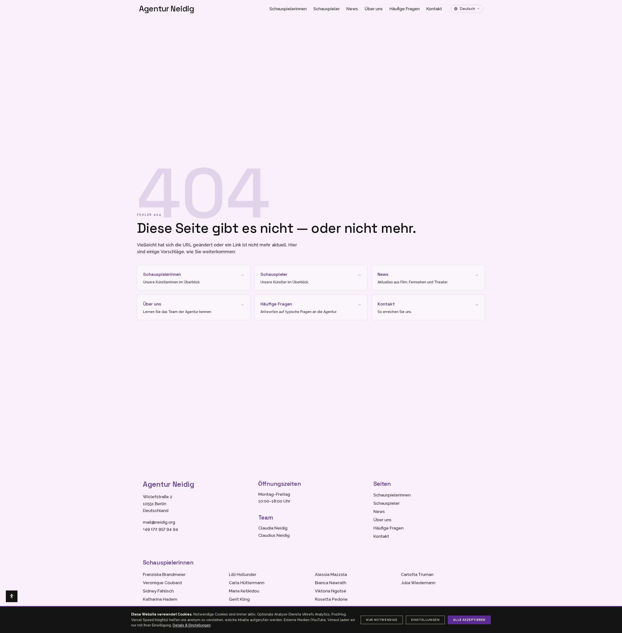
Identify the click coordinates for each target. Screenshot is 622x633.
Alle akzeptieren (469, 620)
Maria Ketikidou (244, 591)
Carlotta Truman (417, 574)
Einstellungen (425, 620)
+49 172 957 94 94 (160, 529)
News (352, 8)
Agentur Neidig (166, 9)
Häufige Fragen (404, 8)
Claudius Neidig (274, 535)
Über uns (374, 8)
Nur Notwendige (381, 620)
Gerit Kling (239, 599)
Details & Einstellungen (192, 625)
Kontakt (434, 8)
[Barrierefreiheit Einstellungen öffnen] (11, 596)
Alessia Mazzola (331, 574)
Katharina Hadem (160, 599)
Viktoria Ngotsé (330, 591)
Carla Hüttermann (246, 582)
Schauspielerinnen (288, 8)
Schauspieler (326, 8)
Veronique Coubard (162, 582)
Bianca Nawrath (330, 582)
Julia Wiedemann (418, 582)
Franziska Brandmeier (164, 574)
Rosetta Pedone (331, 599)
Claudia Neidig (272, 528)
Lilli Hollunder (242, 574)
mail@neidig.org (159, 522)
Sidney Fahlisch (158, 591)
